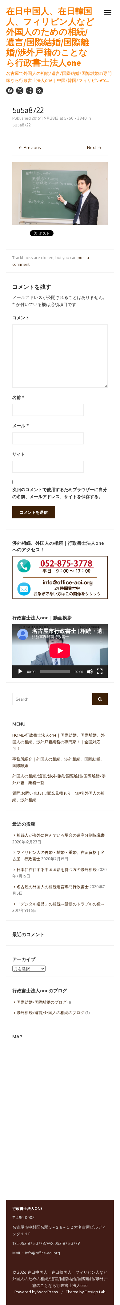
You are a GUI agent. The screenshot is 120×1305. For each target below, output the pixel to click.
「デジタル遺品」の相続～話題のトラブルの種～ (61, 903)
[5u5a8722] (60, 223)
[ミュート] (90, 671)
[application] (60, 650)
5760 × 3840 (75, 118)
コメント (21, 317)
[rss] (39, 90)
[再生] (20, 671)
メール (20, 425)
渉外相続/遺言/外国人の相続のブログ (50, 1012)
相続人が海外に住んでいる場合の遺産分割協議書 (61, 835)
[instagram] (29, 90)
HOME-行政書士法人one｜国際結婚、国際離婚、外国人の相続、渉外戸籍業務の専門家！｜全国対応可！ (58, 742)
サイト (18, 454)
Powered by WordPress (36, 1291)
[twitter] (19, 90)
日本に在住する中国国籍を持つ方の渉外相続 (57, 869)
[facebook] (10, 90)
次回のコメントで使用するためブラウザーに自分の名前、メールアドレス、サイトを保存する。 (59, 493)
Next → (94, 147)
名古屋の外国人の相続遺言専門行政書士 (53, 886)
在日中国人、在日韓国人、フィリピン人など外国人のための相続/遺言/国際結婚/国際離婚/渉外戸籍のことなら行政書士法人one (50, 37)
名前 (18, 397)
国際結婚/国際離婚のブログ (41, 1002)
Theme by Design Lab (86, 1291)
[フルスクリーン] (100, 671)
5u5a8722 (21, 124)
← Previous (29, 147)
